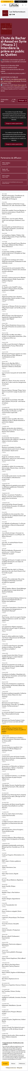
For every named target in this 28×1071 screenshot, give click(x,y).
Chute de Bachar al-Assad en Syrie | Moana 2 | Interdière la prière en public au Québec (14, 730)
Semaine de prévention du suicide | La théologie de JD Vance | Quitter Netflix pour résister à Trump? (13, 666)
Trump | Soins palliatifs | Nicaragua (12, 952)
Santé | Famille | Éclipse (8, 886)
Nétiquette (19, 1067)
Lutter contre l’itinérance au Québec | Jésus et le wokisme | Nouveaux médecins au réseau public (14, 739)
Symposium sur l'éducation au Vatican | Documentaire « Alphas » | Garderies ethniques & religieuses (13, 768)
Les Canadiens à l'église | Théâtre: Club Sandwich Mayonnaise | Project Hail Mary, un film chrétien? (14, 237)
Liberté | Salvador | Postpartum (11, 930)
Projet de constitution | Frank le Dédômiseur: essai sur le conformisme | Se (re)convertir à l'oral (13, 458)
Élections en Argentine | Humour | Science (14, 985)
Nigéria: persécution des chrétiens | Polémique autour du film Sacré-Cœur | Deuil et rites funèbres (13, 430)
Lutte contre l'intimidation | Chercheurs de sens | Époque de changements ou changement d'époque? (14, 609)
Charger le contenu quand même (14, 123)
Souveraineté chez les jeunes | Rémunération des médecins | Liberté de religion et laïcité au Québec (13, 439)
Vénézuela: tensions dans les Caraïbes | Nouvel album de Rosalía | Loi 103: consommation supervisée (13, 411)
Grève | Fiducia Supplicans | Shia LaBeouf (14, 958)
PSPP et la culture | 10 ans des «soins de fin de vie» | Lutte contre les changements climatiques (14, 382)
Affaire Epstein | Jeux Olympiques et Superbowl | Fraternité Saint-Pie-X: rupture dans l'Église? (12, 317)
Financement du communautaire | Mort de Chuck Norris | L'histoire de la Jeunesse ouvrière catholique (14, 269)
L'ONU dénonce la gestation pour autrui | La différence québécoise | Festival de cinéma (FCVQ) (13, 487)
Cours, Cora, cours (19, 85)
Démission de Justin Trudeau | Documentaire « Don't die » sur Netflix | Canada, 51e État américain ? (13, 704)
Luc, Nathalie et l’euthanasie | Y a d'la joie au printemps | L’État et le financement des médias (13, 525)
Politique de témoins (11, 1067)
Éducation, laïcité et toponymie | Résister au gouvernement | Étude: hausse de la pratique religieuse (14, 279)
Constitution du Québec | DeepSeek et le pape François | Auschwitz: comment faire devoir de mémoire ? (14, 676)
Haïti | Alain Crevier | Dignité (10, 873)
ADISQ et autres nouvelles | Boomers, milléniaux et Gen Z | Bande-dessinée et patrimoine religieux (13, 420)
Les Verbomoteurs (17, 12)
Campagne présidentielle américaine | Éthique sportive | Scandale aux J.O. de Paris (13, 847)
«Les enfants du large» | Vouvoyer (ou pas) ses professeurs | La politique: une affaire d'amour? (13, 534)
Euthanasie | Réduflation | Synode (11, 1005)
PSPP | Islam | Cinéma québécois (11, 861)
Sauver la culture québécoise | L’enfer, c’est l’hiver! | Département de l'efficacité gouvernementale (13, 638)
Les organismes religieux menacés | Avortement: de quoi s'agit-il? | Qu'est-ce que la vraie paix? (13, 628)
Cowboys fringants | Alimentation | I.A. (13, 855)
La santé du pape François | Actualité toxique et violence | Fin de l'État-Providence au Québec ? (12, 647)
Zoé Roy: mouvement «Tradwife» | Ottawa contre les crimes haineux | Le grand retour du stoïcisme (13, 496)
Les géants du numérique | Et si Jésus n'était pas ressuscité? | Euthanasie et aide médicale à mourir (14, 261)
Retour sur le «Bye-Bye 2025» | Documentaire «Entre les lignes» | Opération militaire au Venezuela (11, 365)
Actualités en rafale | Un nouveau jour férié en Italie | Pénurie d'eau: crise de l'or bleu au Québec (13, 468)
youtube (14, 14)
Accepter (5, 1063)
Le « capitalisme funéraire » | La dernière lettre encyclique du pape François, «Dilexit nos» (13, 777)
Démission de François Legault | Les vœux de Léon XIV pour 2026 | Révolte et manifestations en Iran (14, 355)
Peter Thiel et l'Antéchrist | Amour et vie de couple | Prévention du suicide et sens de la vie (13, 327)
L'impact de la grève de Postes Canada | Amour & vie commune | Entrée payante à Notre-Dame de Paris (14, 758)
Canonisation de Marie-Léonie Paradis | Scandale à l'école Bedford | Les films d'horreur (13, 806)
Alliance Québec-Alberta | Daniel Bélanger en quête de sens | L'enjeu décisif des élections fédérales (14, 590)
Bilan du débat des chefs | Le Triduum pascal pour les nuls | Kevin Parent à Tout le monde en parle (13, 571)
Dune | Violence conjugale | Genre (11, 911)
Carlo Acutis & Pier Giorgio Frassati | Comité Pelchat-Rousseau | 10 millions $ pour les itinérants (13, 506)
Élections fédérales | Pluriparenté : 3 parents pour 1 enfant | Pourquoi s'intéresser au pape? (12, 552)
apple (12, 14)
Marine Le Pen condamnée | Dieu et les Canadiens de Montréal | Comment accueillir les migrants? (13, 581)
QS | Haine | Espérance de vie (10, 978)
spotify (10, 14)
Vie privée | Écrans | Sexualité (10, 923)
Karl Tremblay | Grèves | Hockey (11, 991)
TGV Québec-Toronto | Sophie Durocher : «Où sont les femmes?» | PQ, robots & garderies (14, 787)
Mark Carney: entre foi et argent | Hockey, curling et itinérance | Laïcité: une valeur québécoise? (14, 619)
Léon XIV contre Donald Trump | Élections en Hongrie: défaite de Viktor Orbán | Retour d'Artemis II (14, 245)
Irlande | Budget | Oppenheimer (11, 898)
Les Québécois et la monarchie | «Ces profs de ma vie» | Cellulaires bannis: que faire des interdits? (14, 515)
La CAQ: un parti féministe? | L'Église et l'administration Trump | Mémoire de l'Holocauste (13, 346)
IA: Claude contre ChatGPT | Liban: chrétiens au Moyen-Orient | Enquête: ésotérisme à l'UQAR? (12, 289)
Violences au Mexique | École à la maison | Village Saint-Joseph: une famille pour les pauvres (14, 308)
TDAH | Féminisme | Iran (9, 867)
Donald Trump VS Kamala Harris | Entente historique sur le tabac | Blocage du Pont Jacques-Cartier (14, 796)
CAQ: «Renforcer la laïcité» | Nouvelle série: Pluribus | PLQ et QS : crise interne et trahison (13, 401)
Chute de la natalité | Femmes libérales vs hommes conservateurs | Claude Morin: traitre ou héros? (14, 212)
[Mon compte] (22, 5)
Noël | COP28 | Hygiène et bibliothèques (13, 972)
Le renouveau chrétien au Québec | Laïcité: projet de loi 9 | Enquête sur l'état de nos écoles (13, 253)
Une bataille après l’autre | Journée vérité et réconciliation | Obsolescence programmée (13, 477)
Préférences (22, 1063)
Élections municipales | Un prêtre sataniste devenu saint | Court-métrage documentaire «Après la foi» (13, 449)
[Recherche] (25, 5)
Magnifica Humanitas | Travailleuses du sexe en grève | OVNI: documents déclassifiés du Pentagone (13, 197)
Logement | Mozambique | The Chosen (13, 917)
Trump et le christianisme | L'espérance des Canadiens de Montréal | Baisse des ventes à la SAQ (13, 685)
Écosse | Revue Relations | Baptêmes (12, 880)
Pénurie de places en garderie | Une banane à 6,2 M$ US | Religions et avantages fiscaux (12, 749)
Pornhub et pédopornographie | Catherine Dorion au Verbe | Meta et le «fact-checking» (14, 695)
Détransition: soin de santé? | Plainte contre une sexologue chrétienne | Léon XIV (13, 220)
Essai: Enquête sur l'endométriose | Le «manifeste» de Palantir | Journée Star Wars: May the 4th (13, 228)
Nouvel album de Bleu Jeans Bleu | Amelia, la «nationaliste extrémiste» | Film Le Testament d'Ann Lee (14, 336)
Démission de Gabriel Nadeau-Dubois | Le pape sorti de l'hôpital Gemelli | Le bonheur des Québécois (14, 600)
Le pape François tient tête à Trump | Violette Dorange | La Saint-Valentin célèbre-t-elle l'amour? (12, 657)
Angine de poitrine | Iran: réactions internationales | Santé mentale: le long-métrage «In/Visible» (13, 298)
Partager (21, 100)
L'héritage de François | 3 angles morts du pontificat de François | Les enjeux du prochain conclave (14, 561)
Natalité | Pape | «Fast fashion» (11, 892)
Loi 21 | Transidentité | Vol (9, 905)
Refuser (13, 1063)
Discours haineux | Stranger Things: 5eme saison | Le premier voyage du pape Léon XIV (14, 392)
